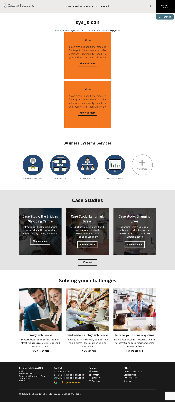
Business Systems (70, 30)
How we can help (40, 351)
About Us (77, 6)
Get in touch (165, 17)
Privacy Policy (130, 378)
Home (68, 6)
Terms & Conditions (133, 371)
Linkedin (96, 378)
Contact (105, 6)
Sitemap (127, 381)
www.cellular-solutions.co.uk (70, 378)
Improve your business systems (95, 30)
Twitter (95, 375)
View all (87, 262)
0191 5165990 (63, 371)
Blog (97, 6)
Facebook (96, 371)
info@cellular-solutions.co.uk (70, 375)
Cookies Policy (130, 375)
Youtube (96, 381)
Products (88, 6)
